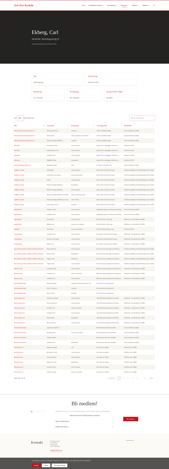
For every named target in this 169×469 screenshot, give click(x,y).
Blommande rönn (19, 298)
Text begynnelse (101, 126)
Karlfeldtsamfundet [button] (95, 5)
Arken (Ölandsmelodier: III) (22, 165)
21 (145, 378)
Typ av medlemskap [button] (62, 421)
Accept (36, 465)
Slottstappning (38, 82)
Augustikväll (18, 219)
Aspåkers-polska (19, 170)
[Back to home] (23, 5)
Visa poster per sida (24, 118)
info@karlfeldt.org (56, 450)
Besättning (75, 126)
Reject (46, 465)
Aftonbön (17, 145)
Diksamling (127, 126)
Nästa (151, 378)
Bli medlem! (131, 419)
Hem (83, 5)
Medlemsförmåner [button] (61, 427)
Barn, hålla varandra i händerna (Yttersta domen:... (29, 249)
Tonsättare (50, 126)
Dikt (15, 126)
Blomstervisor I (19, 347)
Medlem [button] (145, 5)
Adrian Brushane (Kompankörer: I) (24, 131)
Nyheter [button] (134, 5)
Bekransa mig (18, 269)
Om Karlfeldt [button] (111, 5)
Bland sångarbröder (20, 283)
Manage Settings (59, 465)
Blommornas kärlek (20, 328)
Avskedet (17, 229)
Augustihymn (18, 209)
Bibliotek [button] (124, 5)
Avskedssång (18, 234)
